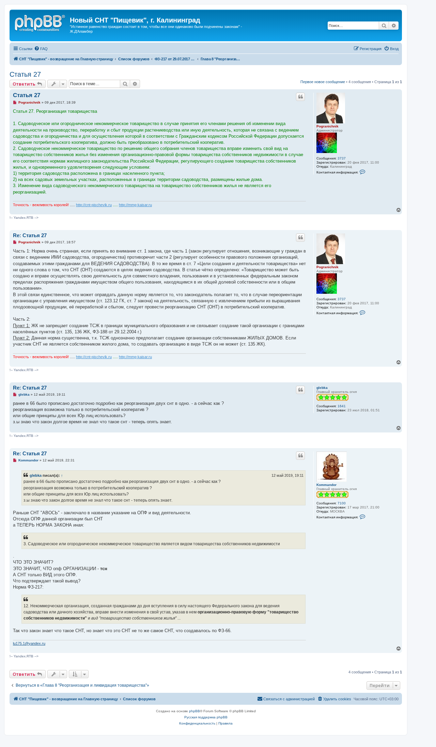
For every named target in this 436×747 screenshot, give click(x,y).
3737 (342, 158)
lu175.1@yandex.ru (29, 643)
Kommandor (326, 485)
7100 (342, 503)
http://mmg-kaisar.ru (135, 205)
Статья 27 (25, 74)
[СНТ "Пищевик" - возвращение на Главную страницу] (40, 22)
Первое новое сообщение (322, 82)
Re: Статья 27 (30, 235)
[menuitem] (41, 49)
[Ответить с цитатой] (300, 97)
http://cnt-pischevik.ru (94, 205)
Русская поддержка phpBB (206, 717)
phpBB (194, 711)
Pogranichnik (327, 126)
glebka (322, 388)
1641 (342, 406)
